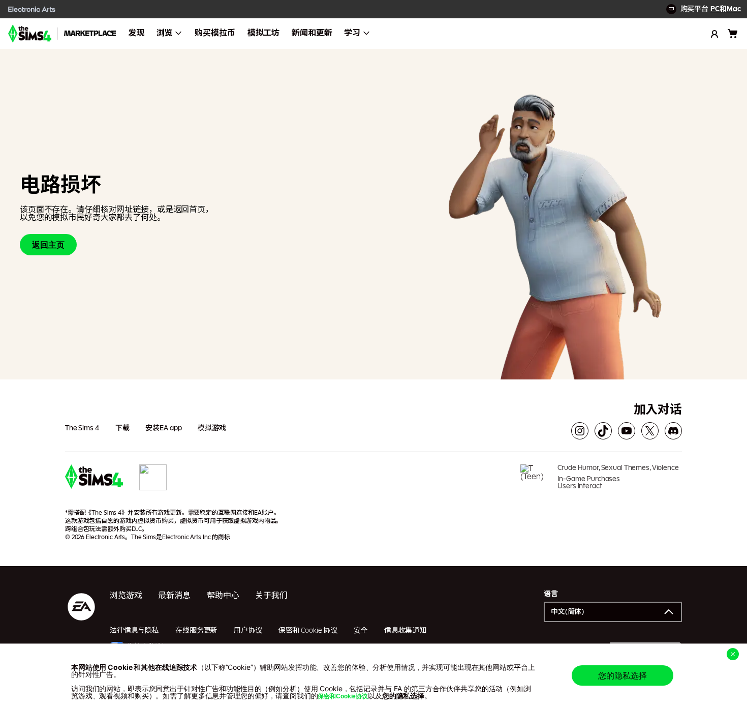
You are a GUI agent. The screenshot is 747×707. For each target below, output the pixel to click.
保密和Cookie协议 (343, 696)
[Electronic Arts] (32, 9)
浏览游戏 (126, 596)
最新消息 (174, 596)
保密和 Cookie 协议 (307, 630)
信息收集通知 (405, 630)
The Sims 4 (82, 428)
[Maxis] (153, 480)
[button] (613, 612)
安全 (361, 630)
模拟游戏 (212, 428)
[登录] (714, 33)
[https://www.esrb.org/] (535, 480)
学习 (352, 33)
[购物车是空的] (733, 33)
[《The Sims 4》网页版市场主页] (29, 33)
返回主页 (48, 245)
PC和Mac (725, 9)
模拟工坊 (263, 33)
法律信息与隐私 (134, 630)
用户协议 (248, 630)
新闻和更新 (312, 33)
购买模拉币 (215, 33)
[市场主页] (90, 34)
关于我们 (271, 596)
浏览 (165, 33)
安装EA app (163, 428)
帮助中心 (223, 596)
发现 (136, 33)
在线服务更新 (196, 630)
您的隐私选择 (622, 675)
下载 (122, 428)
